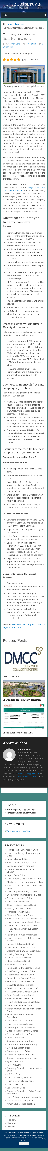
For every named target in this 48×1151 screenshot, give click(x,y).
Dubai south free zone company (22, 1044)
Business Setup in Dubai (23, 6)
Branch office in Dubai (17, 964)
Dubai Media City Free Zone (20, 1077)
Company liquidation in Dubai (21, 1027)
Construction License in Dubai (21, 947)
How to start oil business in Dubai (22, 850)
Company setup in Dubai (18, 1051)
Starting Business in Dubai (19, 908)
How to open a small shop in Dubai (23, 922)
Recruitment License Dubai (19, 1005)
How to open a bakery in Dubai (21, 862)
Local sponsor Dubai (17, 1037)
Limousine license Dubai (18, 961)
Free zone (31, 44)
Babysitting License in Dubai (20, 985)
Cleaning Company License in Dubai (24, 951)
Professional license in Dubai (20, 981)
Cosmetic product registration (21, 1041)
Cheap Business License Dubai (21, 905)
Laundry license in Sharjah (19, 859)
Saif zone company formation (21, 866)
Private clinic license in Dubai (20, 944)
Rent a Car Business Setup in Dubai (23, 1002)
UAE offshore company (23, 624)
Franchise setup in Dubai (18, 912)
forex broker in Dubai (26, 776)
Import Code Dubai (16, 875)
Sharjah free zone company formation (25, 882)
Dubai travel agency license (20, 1024)
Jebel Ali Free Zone (16, 1088)
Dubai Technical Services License (22, 1031)
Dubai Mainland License (18, 901)
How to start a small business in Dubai (25, 918)
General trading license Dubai (20, 1034)
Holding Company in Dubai (19, 954)
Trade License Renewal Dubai (21, 978)
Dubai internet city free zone (20, 1081)
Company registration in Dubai (21, 1054)
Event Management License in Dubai (24, 895)
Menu (4, 15)
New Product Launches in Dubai (22, 925)
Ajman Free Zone (15, 1061)
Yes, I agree (24, 1144)
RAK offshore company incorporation (24, 1097)
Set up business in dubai (18, 1048)
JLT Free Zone (13, 1074)
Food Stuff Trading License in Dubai (23, 968)
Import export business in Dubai (22, 935)
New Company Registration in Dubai (24, 879)
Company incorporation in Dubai (22, 1058)
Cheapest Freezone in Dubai (20, 915)
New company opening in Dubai (22, 891)
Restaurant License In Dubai (20, 1020)
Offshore (11, 1127)
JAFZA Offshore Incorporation (21, 1100)
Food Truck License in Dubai (20, 995)
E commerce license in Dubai (20, 975)
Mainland (11, 1123)
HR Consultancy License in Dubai (22, 992)
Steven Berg (14, 44)
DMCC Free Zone (15, 1084)
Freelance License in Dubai (19, 898)
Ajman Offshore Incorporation (21, 1104)
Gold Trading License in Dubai (21, 971)
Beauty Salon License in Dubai (21, 998)
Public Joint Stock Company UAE (22, 988)
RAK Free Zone (14, 1065)
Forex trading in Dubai (28, 773)
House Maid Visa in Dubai (19, 958)
